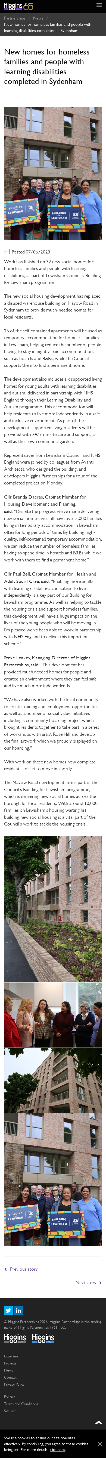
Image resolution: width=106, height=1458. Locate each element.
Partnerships (15, 18)
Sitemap (10, 1411)
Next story (86, 1282)
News (38, 18)
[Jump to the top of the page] (98, 1423)
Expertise (11, 1356)
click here (57, 1449)
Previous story (24, 1269)
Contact (10, 1377)
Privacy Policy (14, 1384)
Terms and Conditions (21, 1404)
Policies (9, 1397)
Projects (10, 1363)
